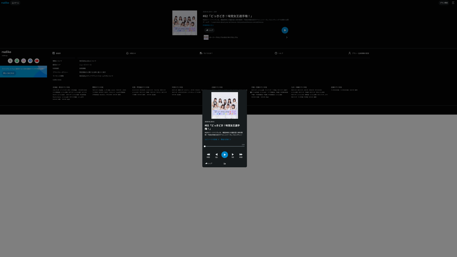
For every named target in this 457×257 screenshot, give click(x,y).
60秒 (208, 157)
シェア (210, 163)
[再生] (224, 154)
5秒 (216, 157)
